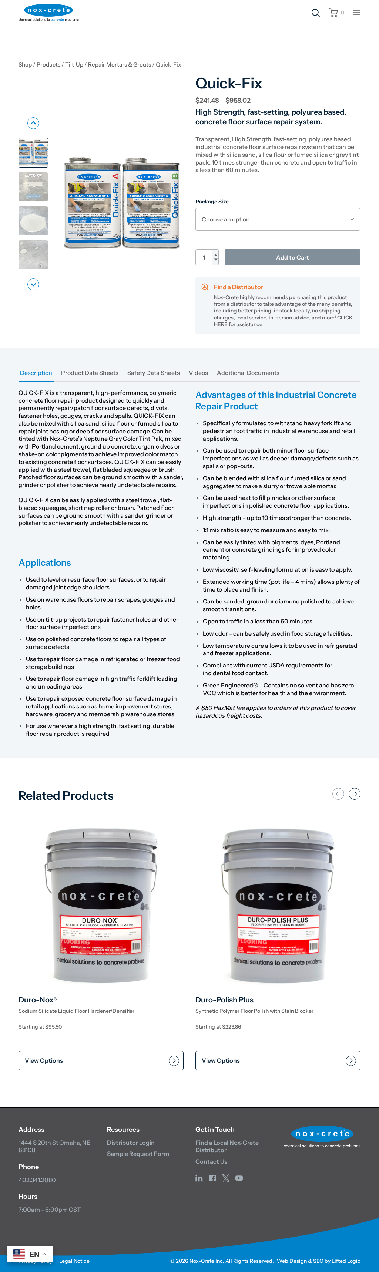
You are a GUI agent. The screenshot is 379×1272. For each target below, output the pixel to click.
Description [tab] (36, 372)
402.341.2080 (37, 1180)
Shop (25, 64)
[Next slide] (33, 284)
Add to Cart (292, 257)
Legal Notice (74, 1261)
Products (48, 64)
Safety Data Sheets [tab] (153, 372)
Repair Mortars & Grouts (119, 64)
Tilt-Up (74, 64)
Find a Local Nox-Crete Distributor (227, 1146)
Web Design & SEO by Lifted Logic (318, 1261)
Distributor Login (131, 1142)
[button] (33, 153)
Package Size (212, 201)
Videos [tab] (198, 372)
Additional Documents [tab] (248, 372)
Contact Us (211, 1161)
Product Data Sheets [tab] (89, 372)
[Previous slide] (33, 123)
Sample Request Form (138, 1153)
